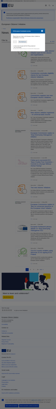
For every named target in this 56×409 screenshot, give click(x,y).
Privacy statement (31, 46)
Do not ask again (17, 47)
